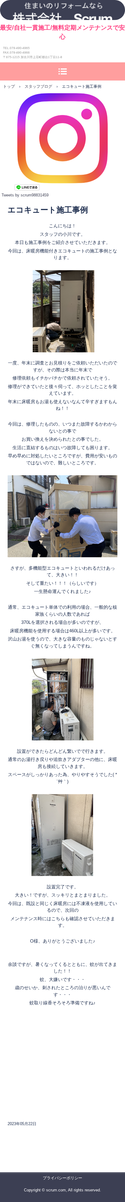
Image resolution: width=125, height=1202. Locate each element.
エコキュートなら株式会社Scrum (62, 10)
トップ (9, 86)
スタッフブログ (38, 86)
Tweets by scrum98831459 (25, 195)
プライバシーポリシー (62, 1178)
